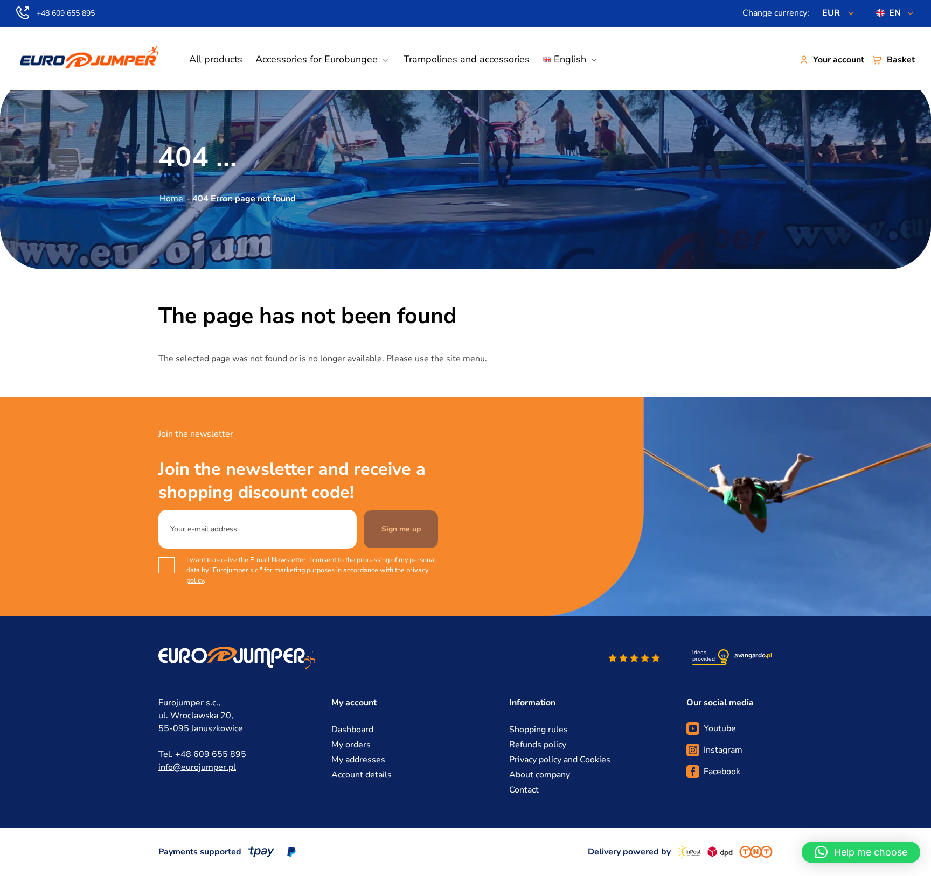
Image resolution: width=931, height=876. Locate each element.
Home (171, 199)
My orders (351, 745)
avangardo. (753, 655)
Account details (361, 775)
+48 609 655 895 (66, 13)
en (895, 13)
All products (215, 59)
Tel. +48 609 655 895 (202, 754)
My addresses (358, 760)
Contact (524, 790)
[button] (861, 852)
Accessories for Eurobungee (316, 59)
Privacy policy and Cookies (559, 760)
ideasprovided (703, 656)
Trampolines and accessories (467, 59)
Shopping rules (538, 729)
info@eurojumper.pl (197, 767)
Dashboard (352, 729)
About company (539, 775)
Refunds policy (537, 745)
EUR (831, 13)
